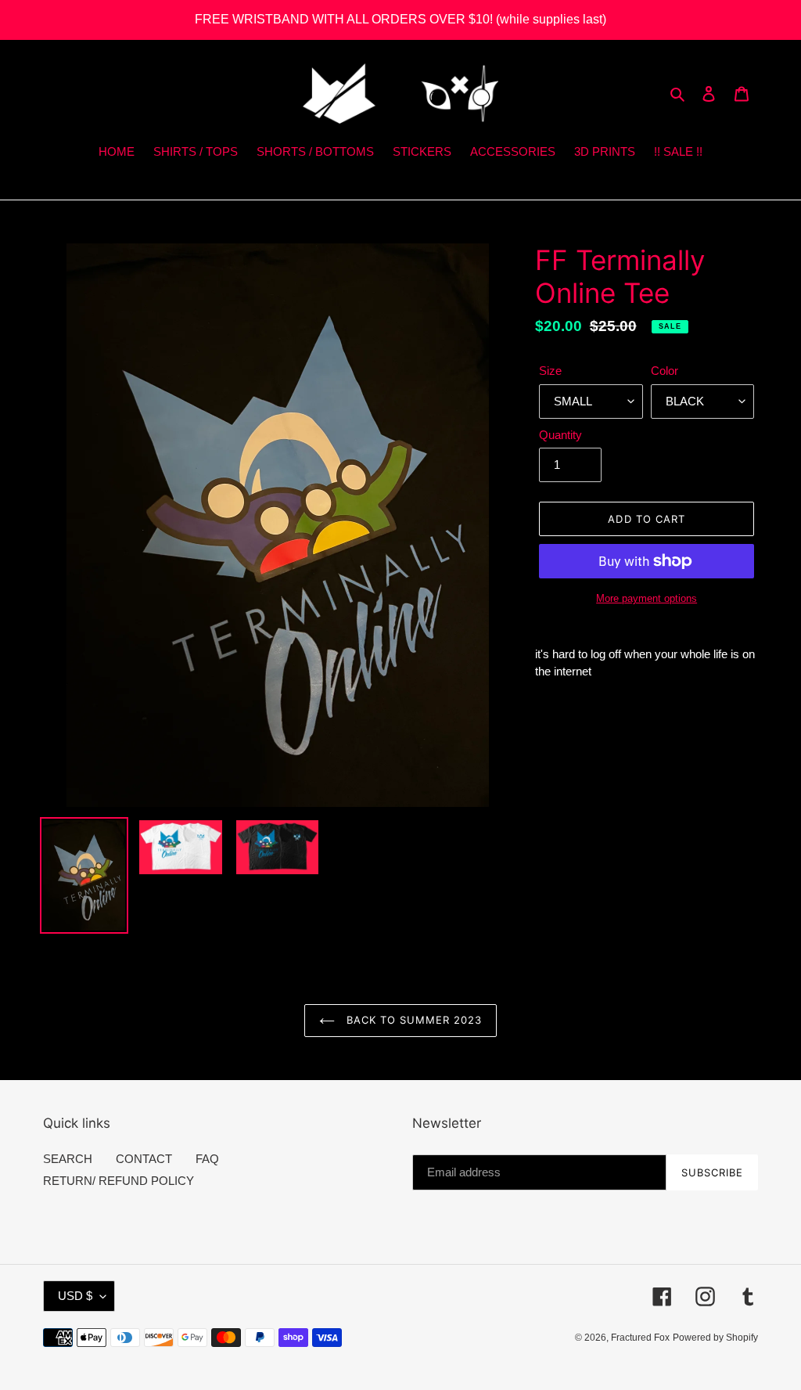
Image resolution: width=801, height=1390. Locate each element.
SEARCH (67, 1158)
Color (664, 370)
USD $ (75, 1295)
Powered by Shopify (715, 1337)
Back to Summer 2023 (413, 1020)
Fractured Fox (640, 1337)
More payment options (646, 598)
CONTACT (144, 1158)
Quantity (560, 434)
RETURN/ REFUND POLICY (118, 1180)
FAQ (207, 1158)
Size (550, 370)
